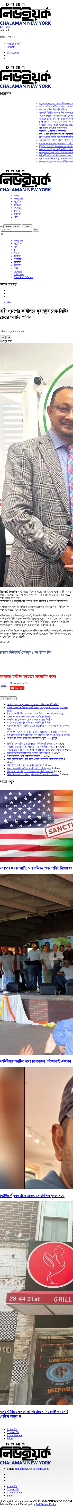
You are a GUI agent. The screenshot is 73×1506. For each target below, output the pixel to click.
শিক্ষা (16, 268)
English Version (12, 226)
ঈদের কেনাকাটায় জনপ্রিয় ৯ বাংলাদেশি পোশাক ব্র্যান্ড (29, 768)
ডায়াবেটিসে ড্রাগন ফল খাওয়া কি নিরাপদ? (24, 765)
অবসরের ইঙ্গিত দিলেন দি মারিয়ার (39, 109)
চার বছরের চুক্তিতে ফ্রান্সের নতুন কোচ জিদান (45, 143)
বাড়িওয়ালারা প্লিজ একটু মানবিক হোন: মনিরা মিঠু (46, 149)
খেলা (15, 217)
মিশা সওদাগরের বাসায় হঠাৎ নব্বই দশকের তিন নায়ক (48, 121)
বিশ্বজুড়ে (18, 207)
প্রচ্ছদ (16, 195)
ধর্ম (15, 249)
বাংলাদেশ (17, 204)
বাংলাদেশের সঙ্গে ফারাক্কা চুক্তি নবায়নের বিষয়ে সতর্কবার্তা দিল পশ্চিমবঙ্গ (37, 731)
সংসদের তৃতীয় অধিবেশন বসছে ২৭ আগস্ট (44, 118)
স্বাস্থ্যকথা (18, 271)
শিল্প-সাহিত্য (19, 274)
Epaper (7, 26)
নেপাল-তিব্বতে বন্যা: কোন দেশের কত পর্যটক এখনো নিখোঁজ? (33, 704)
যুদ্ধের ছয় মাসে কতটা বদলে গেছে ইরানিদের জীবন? (28, 716)
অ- (9, 337)
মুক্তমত (17, 262)
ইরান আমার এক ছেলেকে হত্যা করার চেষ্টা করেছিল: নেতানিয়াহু (33, 774)
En (1, 26)
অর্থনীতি (17, 213)
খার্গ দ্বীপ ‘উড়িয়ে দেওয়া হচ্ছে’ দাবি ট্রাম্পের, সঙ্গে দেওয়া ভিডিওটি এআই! (38, 734)
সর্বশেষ (3, 698)
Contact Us (13, 1432)
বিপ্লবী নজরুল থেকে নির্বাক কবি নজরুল (23, 756)
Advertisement (14, 1435)
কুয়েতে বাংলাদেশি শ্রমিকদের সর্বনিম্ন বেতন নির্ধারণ (28, 752)
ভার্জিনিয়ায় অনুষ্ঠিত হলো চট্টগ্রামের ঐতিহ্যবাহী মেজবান (30, 743)
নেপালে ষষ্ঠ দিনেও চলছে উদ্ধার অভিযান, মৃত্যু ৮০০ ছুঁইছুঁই (32, 738)
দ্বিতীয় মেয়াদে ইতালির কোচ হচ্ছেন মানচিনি (44, 146)
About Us (12, 1429)
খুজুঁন (36, 229)
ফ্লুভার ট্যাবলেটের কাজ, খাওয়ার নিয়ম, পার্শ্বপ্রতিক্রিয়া (30, 746)
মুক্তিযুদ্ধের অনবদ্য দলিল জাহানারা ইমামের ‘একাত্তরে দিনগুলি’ (34, 749)
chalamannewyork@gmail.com (32, 1468)
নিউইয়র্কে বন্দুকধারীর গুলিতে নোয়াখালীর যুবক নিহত (32, 1195)
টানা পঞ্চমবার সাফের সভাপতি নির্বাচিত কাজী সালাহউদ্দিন (49, 137)
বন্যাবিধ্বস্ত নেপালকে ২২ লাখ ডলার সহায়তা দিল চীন (29, 719)
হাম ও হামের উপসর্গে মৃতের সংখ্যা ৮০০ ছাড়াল (45, 158)
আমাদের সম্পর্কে (14, 43)
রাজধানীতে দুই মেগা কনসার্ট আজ (40, 127)
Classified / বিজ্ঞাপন (23, 277)
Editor (10, 1438)
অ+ (2, 337)
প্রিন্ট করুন (7, 341)
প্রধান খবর (18, 198)
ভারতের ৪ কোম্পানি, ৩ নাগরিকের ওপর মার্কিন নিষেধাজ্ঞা (30, 771)
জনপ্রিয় (12, 698)
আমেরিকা (17, 201)
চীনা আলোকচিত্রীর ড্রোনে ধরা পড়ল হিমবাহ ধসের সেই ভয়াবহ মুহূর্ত (35, 713)
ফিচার (16, 252)
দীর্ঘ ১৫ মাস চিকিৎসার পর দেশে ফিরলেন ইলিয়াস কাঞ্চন (49, 134)
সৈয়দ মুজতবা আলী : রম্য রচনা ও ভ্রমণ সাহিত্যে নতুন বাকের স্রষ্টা (35, 759)
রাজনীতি (17, 210)
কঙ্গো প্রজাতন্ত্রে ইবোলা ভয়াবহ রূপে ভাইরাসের (46, 115)
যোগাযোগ (11, 46)
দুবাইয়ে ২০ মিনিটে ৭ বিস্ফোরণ (39, 131)
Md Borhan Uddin (46, 1504)
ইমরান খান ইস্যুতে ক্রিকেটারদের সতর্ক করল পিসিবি (28, 722)
